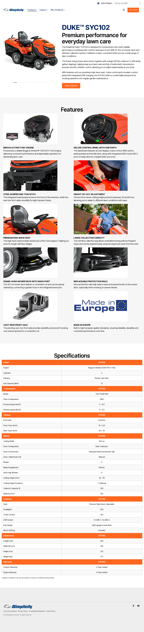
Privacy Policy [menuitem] (23, 611)
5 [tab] (33, 83)
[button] (134, 605)
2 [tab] (19, 83)
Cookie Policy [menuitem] (50, 611)
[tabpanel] (31, 51)
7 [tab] (41, 83)
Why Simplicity (57, 10)
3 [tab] (23, 83)
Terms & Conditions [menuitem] (10, 611)
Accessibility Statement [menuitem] (37, 611)
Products (32, 10)
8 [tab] (46, 83)
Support (43, 10)
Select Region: (106, 3)
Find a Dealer (133, 10)
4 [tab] (28, 83)
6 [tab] (37, 83)
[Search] (123, 10)
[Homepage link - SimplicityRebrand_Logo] (17, 607)
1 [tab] (15, 83)
